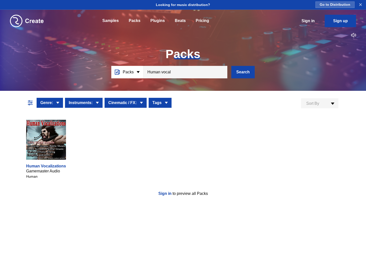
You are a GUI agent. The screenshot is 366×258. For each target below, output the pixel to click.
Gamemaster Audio (43, 171)
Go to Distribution (335, 4)
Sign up (340, 21)
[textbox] (319, 104)
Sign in (165, 193)
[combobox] (319, 103)
